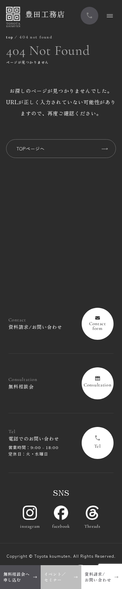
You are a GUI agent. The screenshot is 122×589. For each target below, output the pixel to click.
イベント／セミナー (55, 577)
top (9, 36)
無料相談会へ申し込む (16, 577)
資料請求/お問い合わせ (98, 577)
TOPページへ (31, 148)
